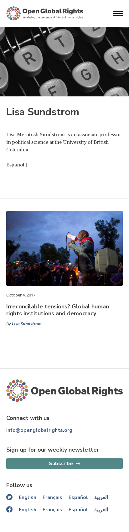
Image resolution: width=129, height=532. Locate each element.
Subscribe (61, 463)
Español (78, 497)
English (27, 497)
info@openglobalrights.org (39, 430)
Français (52, 497)
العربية (101, 497)
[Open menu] (118, 13)
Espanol (15, 165)
